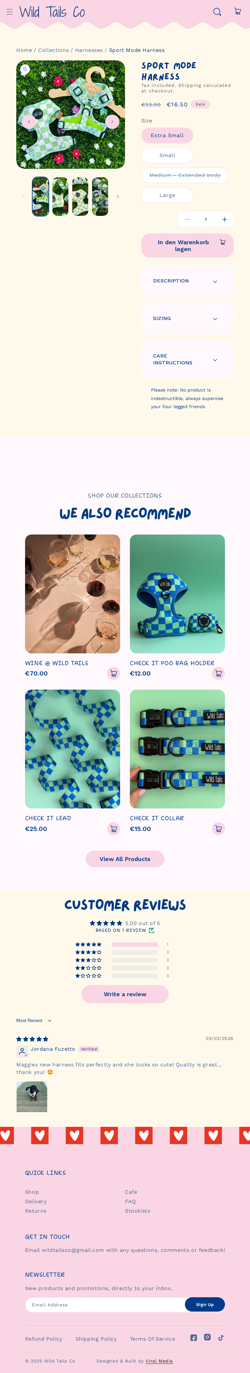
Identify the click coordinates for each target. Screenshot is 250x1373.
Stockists (137, 1211)
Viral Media (159, 1361)
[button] (10, 12)
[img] (32, 1039)
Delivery (36, 1201)
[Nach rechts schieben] (112, 122)
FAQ (130, 1201)
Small (167, 155)
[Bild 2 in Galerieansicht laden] (60, 196)
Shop (32, 1192)
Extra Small (167, 135)
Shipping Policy (96, 1339)
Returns (36, 1211)
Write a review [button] (125, 994)
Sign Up (205, 1304)
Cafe (131, 1192)
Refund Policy (43, 1339)
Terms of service (152, 1339)
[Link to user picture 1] (32, 1096)
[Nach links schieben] (29, 122)
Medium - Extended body (189, 177)
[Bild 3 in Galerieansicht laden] (80, 196)
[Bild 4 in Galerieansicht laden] (100, 196)
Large (167, 195)
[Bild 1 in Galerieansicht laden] (40, 196)
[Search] (217, 12)
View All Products (125, 858)
